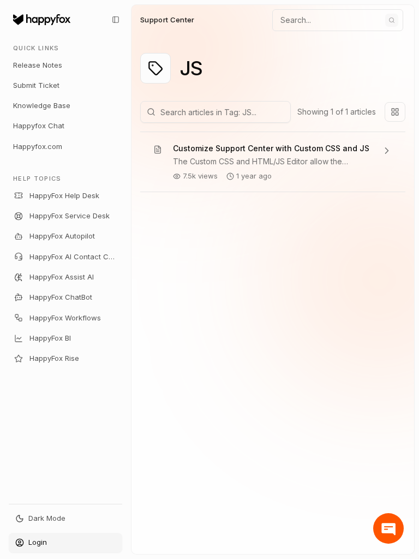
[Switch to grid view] (395, 112)
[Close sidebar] (115, 19)
